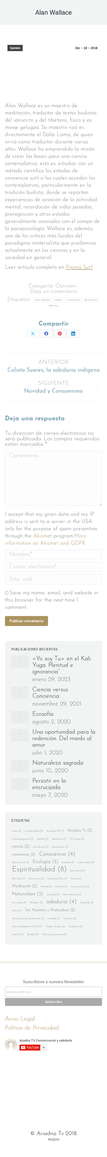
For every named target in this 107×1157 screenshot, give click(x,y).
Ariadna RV (55, 831)
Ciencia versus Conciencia (50, 693)
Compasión (60, 847)
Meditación (91, 299)
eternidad (77, 870)
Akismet (42, 536)
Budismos (59, 839)
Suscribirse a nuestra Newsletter (53, 982)
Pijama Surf (79, 267)
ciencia (21, 847)
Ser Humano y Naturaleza (50, 910)
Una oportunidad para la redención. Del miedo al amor (63, 738)
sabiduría (61, 902)
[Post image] (20, 662)
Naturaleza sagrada (57, 763)
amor (16, 831)
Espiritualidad (39, 869)
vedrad (17, 934)
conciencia (73, 299)
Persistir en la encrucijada (49, 784)
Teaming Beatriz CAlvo (27, 926)
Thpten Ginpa (55, 926)
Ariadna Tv (80, 831)
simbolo (54, 918)
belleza (43, 839)
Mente (46, 886)
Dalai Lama (20, 862)
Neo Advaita (72, 894)
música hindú (80, 886)
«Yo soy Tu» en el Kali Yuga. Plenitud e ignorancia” (61, 665)
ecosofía (68, 862)
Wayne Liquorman (54, 934)
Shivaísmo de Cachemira (28, 918)
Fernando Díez (57, 878)
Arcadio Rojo (34, 831)
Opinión (15, 48)
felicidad (18, 878)
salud (17, 910)
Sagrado (87, 902)
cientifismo (41, 847)
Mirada (61, 886)
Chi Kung (77, 839)
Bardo (59, 299)
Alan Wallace (43, 299)
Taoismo (69, 918)
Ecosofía (43, 714)
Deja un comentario (53, 291)
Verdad (33, 934)
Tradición (75, 926)
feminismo (36, 878)
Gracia (76, 878)
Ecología (45, 862)
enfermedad (86, 862)
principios (19, 902)
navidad (53, 894)
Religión (36, 902)
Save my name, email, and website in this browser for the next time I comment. (51, 600)
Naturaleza (27, 894)
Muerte (53, 305)
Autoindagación (23, 839)
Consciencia (57, 854)
